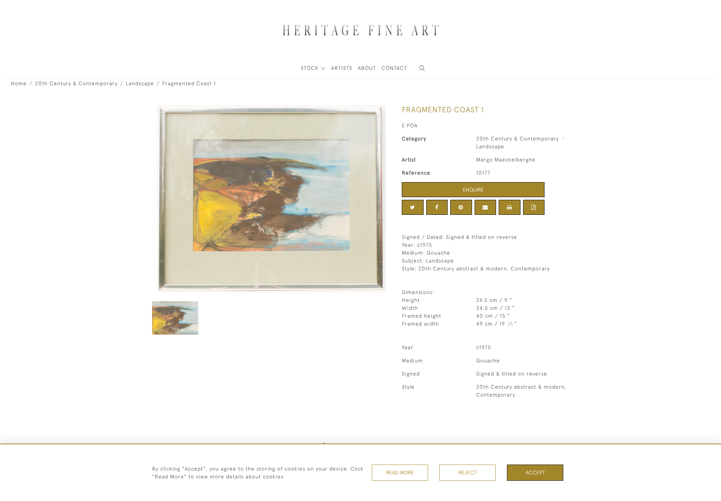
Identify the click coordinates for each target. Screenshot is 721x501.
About (367, 68)
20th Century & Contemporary (76, 83)
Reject (468, 472)
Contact (394, 68)
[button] (422, 68)
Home (19, 83)
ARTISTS (341, 68)
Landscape (140, 83)
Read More (400, 472)
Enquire (473, 190)
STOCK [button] (310, 68)
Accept (535, 472)
